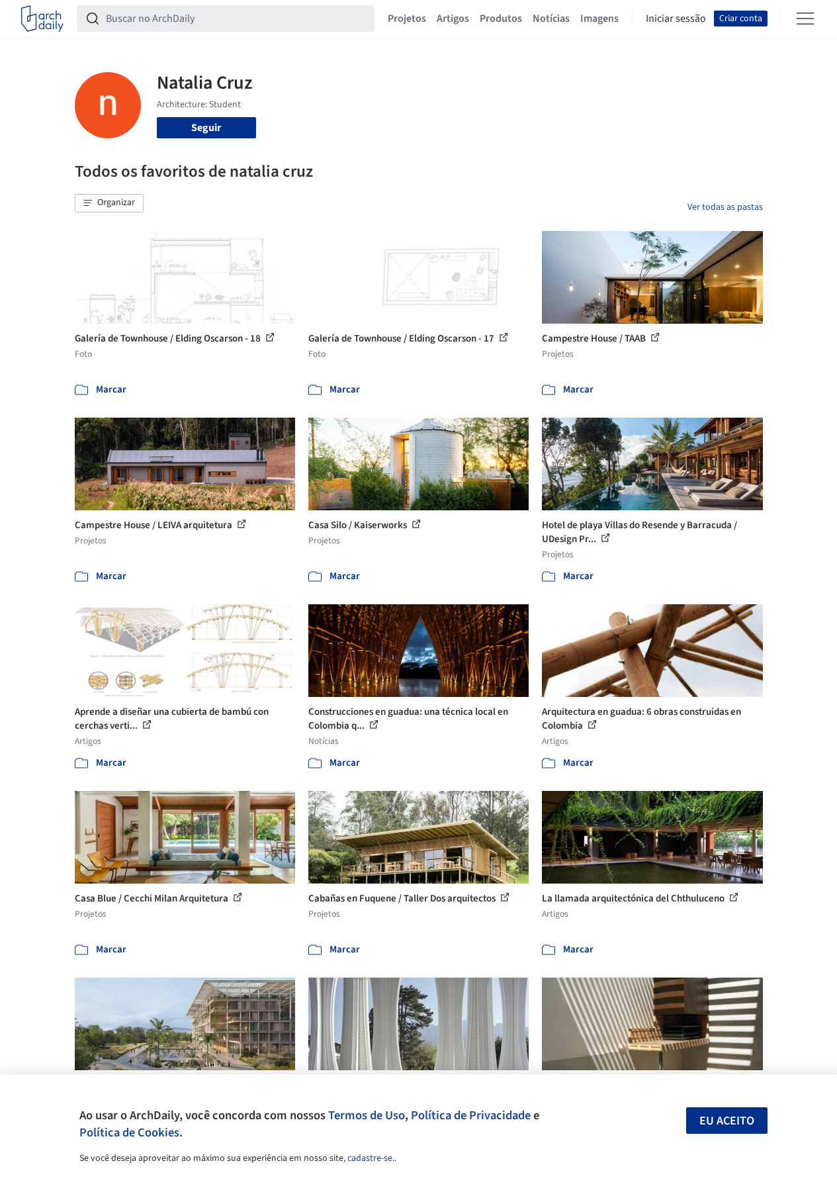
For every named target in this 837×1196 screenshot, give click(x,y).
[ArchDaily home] (42, 18)
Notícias (551, 18)
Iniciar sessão (676, 18)
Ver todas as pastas (725, 207)
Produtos (501, 18)
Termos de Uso (366, 1115)
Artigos (453, 18)
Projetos (407, 18)
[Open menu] (805, 18)
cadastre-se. (370, 1158)
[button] (109, 203)
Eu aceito (726, 1121)
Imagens (599, 18)
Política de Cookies (129, 1132)
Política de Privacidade (471, 1115)
